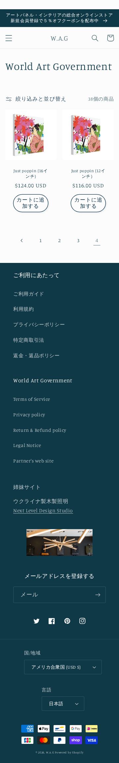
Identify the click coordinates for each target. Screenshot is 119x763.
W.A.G (50, 752)
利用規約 (23, 309)
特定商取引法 (28, 340)
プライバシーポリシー (39, 324)
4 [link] (97, 240)
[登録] (97, 595)
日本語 (56, 703)
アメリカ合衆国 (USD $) (56, 667)
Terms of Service (31, 399)
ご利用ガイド (28, 294)
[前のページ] (22, 240)
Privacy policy (29, 414)
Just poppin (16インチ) (31, 173)
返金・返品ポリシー (36, 355)
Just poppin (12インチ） (88, 173)
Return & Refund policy (39, 430)
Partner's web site (33, 460)
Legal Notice (27, 445)
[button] (8, 38)
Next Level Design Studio (43, 510)
